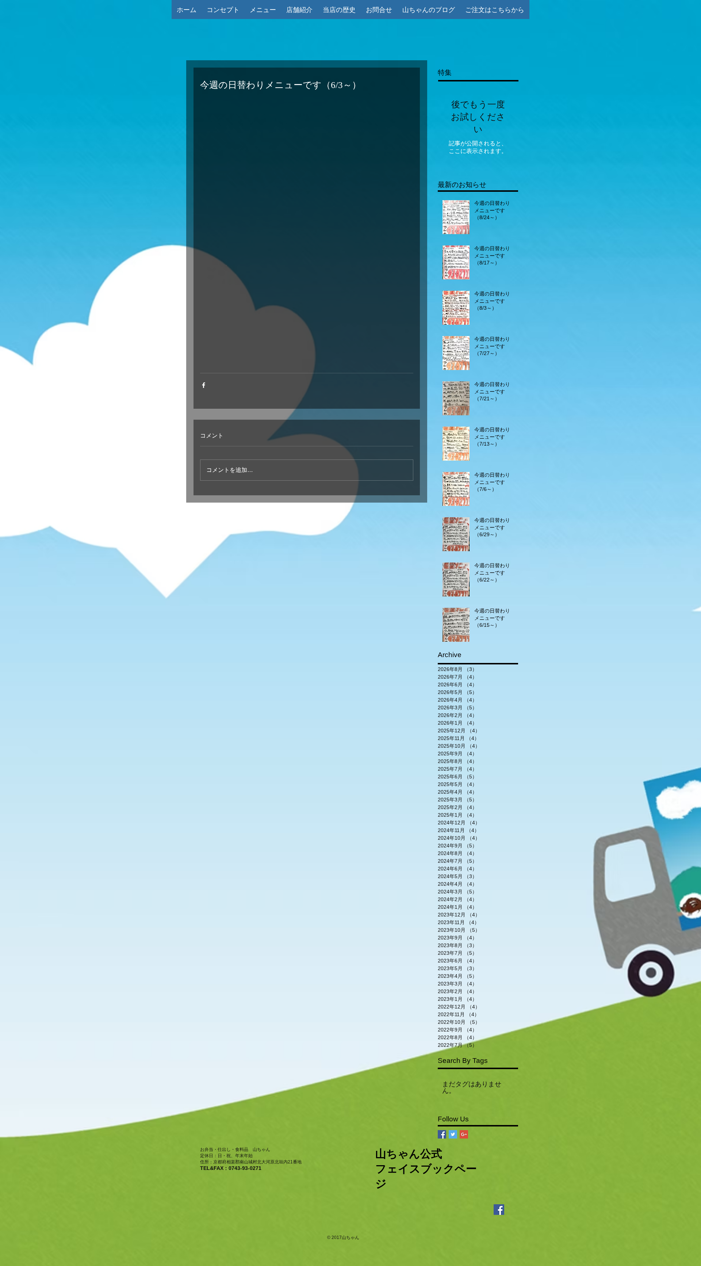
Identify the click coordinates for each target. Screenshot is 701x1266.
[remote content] (307, 232)
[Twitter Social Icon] (453, 1134)
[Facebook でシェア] (203, 385)
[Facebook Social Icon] (442, 1134)
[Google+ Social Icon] (464, 1134)
